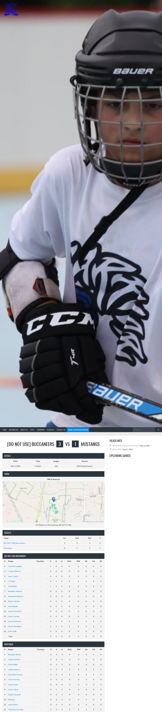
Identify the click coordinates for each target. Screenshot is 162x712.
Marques (11, 699)
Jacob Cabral (13, 689)
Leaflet (84, 521)
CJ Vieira (11, 581)
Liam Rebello (13, 606)
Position (40, 561)
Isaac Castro (13, 576)
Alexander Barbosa (15, 596)
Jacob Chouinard (14, 611)
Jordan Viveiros (14, 659)
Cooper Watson (14, 571)
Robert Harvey (14, 601)
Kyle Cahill (12, 631)
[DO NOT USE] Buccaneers (14, 543)
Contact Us (61, 429)
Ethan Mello (12, 664)
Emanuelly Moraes (15, 674)
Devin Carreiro (13, 616)
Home (4, 429)
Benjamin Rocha (14, 654)
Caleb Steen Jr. (14, 669)
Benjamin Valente (15, 591)
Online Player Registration (78, 429)
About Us (24, 429)
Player (10, 561)
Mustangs (8, 548)
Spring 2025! (117, 449)
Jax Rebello (12, 586)
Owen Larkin (13, 684)
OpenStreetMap (95, 521)
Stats (32, 429)
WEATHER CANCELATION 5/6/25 (126, 446)
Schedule (50, 429)
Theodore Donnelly (15, 709)
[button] (53, 499)
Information (13, 429)
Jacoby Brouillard (14, 626)
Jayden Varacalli (14, 694)
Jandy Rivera (13, 705)
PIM (78, 561)
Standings (40, 429)
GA (93, 561)
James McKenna (14, 621)
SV (101, 561)
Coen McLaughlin (15, 566)
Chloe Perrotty (14, 679)
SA (86, 561)
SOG (69, 561)
